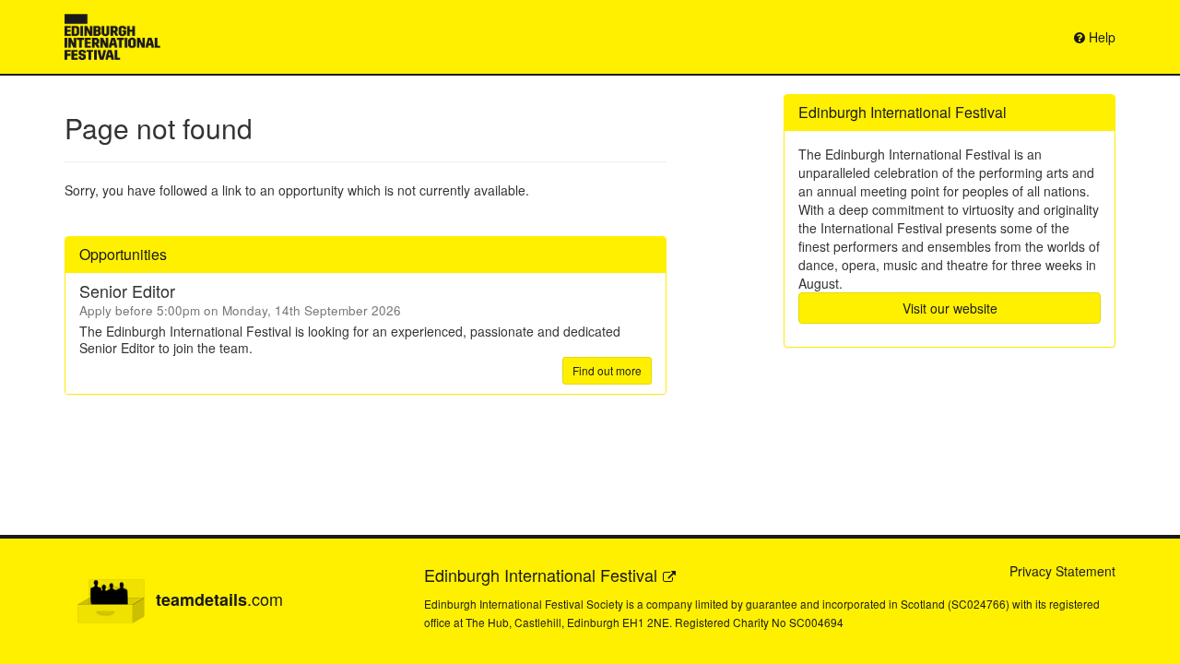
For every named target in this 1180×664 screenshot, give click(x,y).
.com (219, 599)
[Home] (112, 37)
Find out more (607, 370)
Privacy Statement (1062, 571)
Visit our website (950, 308)
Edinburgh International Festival (540, 575)
